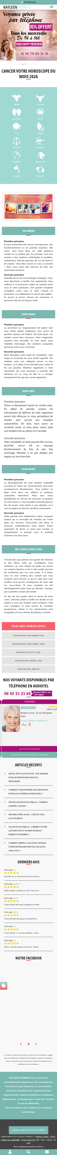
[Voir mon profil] (10, 1152)
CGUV (52, 1136)
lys (14, 870)
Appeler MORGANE (30, 749)
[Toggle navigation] (52, 7)
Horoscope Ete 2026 (28, 652)
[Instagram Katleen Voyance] (36, 1044)
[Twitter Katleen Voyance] (28, 1044)
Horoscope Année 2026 (28, 661)
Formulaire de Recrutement (28, 1130)
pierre (15, 912)
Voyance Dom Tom (28, 1140)
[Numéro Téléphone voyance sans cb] (28, 693)
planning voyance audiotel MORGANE (29, 755)
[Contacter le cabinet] (47, 1152)
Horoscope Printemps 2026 (28, 644)
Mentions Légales (42, 1136)
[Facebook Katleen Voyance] (21, 1044)
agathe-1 (17, 884)
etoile (15, 898)
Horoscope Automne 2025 (28, 636)
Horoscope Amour (28, 669)
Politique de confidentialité (10, 1140)
